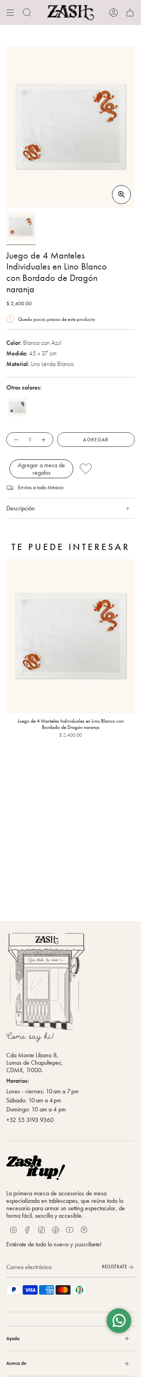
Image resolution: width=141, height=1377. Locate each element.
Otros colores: (24, 387)
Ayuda (13, 1338)
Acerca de (16, 1363)
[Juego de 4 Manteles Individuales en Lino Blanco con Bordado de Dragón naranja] (70, 636)
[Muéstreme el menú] (10, 13)
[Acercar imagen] (121, 194)
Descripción (20, 508)
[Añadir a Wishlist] (105, 468)
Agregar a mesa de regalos (41, 468)
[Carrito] (130, 13)
